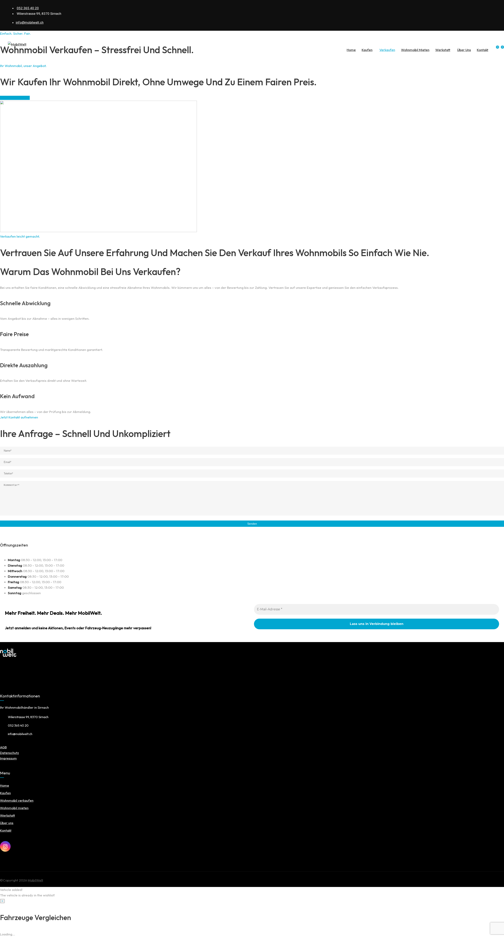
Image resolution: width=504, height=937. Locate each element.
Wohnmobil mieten (415, 50)
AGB (3, 747)
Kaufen (367, 50)
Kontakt (482, 50)
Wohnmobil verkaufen (16, 800)
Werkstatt (442, 50)
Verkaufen (387, 50)
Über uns (464, 50)
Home (351, 50)
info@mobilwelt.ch (30, 22)
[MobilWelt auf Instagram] (5, 846)
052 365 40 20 (28, 8)
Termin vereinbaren (15, 98)
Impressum (8, 758)
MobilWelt (35, 880)
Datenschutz (9, 753)
